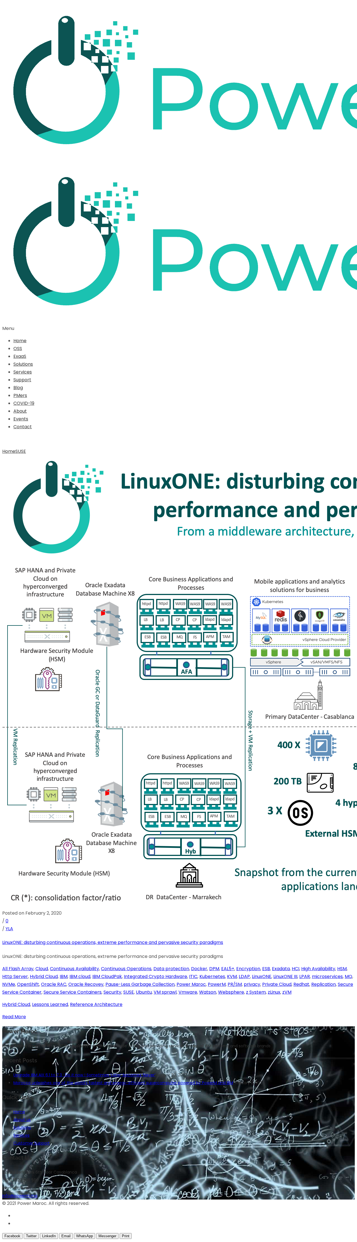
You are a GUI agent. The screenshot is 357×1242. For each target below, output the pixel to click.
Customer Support (31, 1143)
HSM (342, 968)
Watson (207, 992)
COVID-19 (23, 403)
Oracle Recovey (85, 984)
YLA (9, 928)
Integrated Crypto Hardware (155, 976)
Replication (323, 984)
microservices (327, 976)
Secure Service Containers (73, 992)
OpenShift (28, 984)
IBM (63, 976)
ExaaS (19, 356)
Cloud (41, 968)
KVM (232, 976)
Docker (199, 968)
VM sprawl (165, 992)
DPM (214, 968)
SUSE (20, 451)
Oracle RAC (53, 984)
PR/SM (235, 984)
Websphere (231, 992)
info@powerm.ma (19, 1195)
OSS (17, 348)
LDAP (244, 976)
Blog (18, 387)
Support (22, 380)
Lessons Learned (50, 1004)
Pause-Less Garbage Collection (140, 984)
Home (19, 340)
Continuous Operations (126, 968)
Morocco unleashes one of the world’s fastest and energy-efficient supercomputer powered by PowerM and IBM (123, 1083)
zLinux (274, 992)
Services (22, 372)
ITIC (193, 976)
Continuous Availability (74, 968)
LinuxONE (261, 976)
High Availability (318, 968)
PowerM (217, 984)
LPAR (304, 976)
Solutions (23, 364)
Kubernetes (212, 976)
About (20, 411)
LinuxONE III (285, 976)
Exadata (281, 968)
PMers (20, 395)
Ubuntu (144, 992)
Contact (22, 426)
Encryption (248, 968)
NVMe (8, 984)
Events (20, 419)
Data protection (171, 968)
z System (256, 992)
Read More (14, 1016)
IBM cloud (79, 976)
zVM (286, 992)
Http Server (15, 976)
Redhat (301, 984)
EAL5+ (227, 968)
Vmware (187, 992)
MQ (348, 976)
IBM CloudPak (107, 976)
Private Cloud (276, 984)
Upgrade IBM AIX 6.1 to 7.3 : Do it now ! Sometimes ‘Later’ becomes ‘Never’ (84, 1075)
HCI (295, 968)
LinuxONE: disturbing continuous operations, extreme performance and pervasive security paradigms (112, 942)
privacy (252, 984)
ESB (266, 968)
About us (22, 1119)
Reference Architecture (96, 1004)
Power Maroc (191, 984)
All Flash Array (17, 968)
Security (112, 992)
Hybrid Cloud (44, 976)
